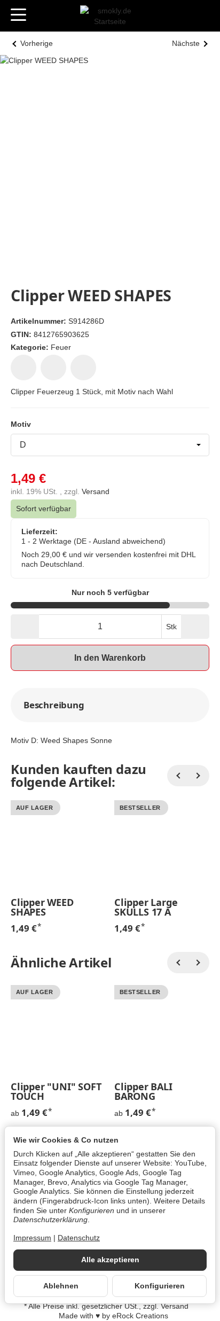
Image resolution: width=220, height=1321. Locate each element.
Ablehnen (60, 1286)
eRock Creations (140, 1316)
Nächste (186, 44)
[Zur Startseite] (110, 16)
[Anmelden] (182, 16)
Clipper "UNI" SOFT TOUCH (56, 1091)
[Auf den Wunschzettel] (23, 367)
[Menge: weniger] (25, 626)
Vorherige (36, 44)
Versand (95, 492)
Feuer (61, 347)
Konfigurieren (160, 1286)
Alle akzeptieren (110, 1260)
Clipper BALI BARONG (143, 1091)
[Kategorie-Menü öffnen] (18, 14)
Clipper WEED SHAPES (42, 907)
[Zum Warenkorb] (201, 16)
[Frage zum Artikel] (83, 367)
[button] (110, 705)
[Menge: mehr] (195, 626)
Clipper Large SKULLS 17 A (145, 907)
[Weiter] (198, 775)
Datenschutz (79, 1238)
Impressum (32, 1238)
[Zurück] (177, 775)
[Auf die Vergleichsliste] (53, 367)
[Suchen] (41, 15)
